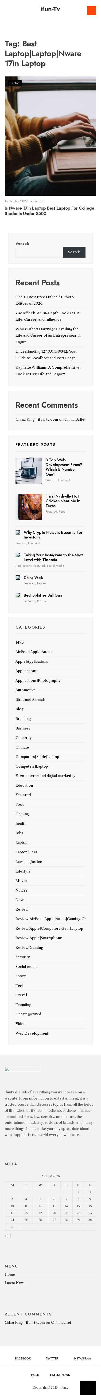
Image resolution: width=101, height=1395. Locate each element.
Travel (21, 995)
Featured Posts (36, 444)
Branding (23, 718)
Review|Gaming (29, 947)
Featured (64, 480)
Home (10, 1274)
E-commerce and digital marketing (45, 775)
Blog (19, 709)
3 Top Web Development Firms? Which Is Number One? (64, 467)
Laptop (15, 83)
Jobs (19, 833)
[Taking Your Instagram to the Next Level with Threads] (18, 555)
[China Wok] (18, 577)
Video (21, 1023)
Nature (21, 890)
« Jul (8, 1236)
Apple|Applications (32, 661)
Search (22, 243)
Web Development (32, 1033)
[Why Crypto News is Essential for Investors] (18, 532)
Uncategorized (28, 1014)
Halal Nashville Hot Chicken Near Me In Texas (63, 501)
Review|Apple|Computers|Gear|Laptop (49, 928)
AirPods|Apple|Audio (34, 652)
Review (41, 583)
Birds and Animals (31, 699)
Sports (21, 976)
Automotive (26, 690)
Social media (55, 565)
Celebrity (24, 737)
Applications (23, 565)
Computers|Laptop (32, 766)
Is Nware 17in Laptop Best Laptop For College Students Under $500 (49, 211)
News (20, 899)
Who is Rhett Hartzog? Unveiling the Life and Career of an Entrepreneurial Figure (48, 335)
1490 (20, 642)
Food (62, 511)
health (21, 823)
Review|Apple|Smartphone (39, 938)
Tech (20, 985)
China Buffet (74, 419)
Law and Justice (29, 861)
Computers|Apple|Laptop (37, 756)
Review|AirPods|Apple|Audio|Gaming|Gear (53, 919)
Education (24, 785)
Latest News (15, 1283)
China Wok (33, 577)
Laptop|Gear (26, 852)
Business (51, 480)
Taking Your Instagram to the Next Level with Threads (53, 557)
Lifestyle (23, 871)
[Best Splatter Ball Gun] (18, 595)
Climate (22, 747)
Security (23, 957)
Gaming (22, 814)
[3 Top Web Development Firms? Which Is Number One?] (29, 471)
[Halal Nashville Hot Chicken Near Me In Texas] (29, 507)
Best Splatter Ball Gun (43, 595)
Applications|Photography (38, 680)
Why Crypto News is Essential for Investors (53, 535)
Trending (23, 1004)
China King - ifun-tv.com (37, 419)
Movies (22, 880)
